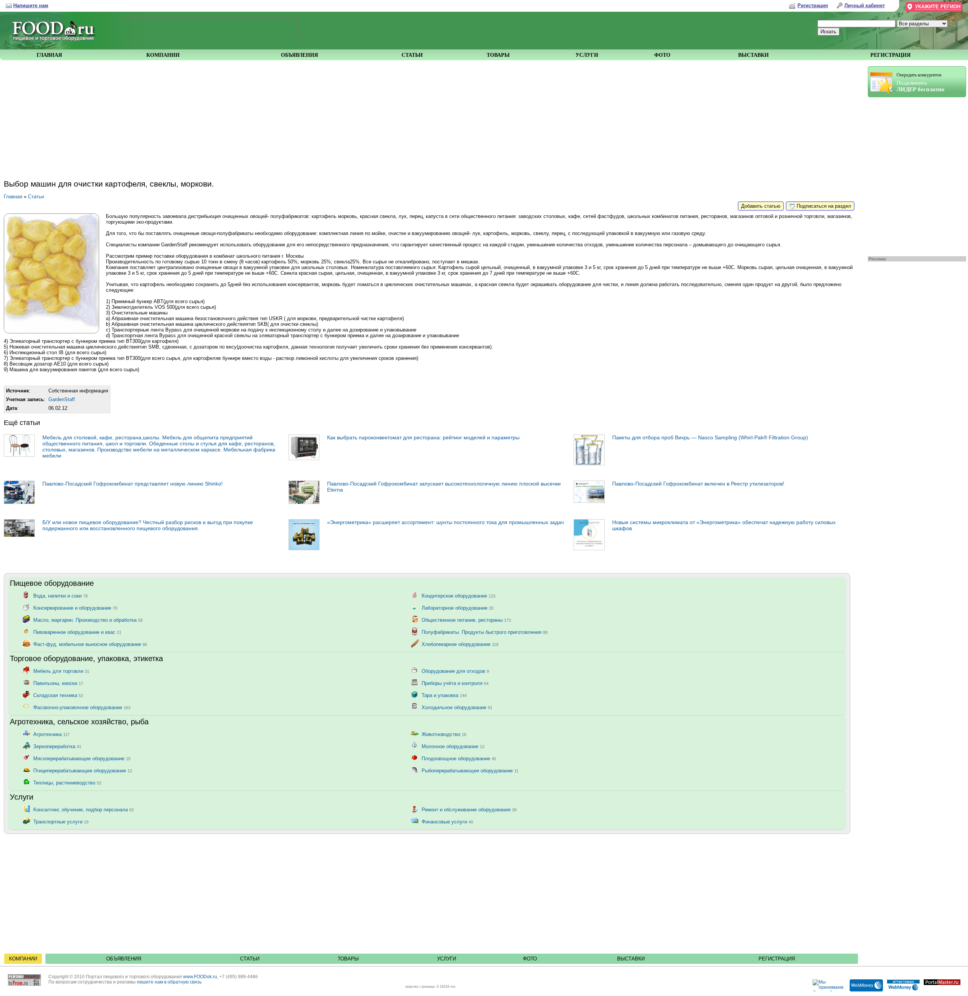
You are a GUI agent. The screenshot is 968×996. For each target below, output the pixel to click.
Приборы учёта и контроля (455, 683)
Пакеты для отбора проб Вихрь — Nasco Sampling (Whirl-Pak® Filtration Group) (710, 437)
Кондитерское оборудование (458, 595)
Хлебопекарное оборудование (460, 644)
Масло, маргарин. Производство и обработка (88, 619)
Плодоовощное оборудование (459, 758)
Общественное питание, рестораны (466, 619)
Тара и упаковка (444, 695)
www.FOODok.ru (200, 976)
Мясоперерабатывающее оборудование (81, 758)
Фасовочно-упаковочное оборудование (81, 707)
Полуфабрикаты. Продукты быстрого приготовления (485, 632)
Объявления (123, 959)
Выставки (631, 959)
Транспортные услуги (60, 821)
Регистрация (777, 959)
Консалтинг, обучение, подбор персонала (83, 809)
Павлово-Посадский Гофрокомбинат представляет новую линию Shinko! (132, 484)
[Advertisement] (913, 175)
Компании (23, 959)
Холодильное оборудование (457, 707)
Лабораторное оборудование (457, 607)
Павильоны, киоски (58, 683)
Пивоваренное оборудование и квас (77, 632)
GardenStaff (61, 399)
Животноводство (444, 734)
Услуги (446, 959)
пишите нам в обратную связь (169, 982)
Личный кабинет (864, 5)
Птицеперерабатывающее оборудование (82, 770)
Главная (13, 196)
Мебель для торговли (61, 671)
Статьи (36, 196)
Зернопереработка (57, 746)
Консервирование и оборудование (75, 607)
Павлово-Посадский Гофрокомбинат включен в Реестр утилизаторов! (698, 484)
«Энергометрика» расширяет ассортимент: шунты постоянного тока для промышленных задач (445, 522)
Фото (530, 959)
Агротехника (51, 734)
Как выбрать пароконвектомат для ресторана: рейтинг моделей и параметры (423, 437)
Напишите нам (30, 5)
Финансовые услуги (447, 821)
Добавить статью (760, 206)
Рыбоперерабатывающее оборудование (470, 770)
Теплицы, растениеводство (67, 782)
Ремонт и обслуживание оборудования (469, 809)
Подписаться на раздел (823, 206)
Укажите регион (937, 6)
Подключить (921, 82)
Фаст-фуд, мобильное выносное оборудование (90, 644)
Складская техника (58, 695)
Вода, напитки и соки (60, 595)
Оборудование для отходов (455, 671)
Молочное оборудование (453, 746)
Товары (348, 959)
